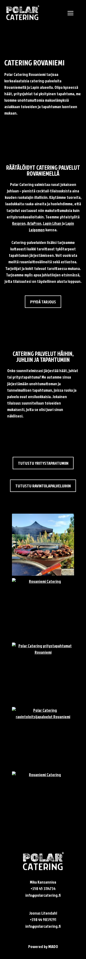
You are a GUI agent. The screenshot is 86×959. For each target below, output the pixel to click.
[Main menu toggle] (70, 13)
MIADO (53, 946)
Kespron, (19, 223)
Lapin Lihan (52, 223)
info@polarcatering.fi (43, 895)
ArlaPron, (34, 223)
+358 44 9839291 (43, 919)
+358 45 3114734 (43, 888)
